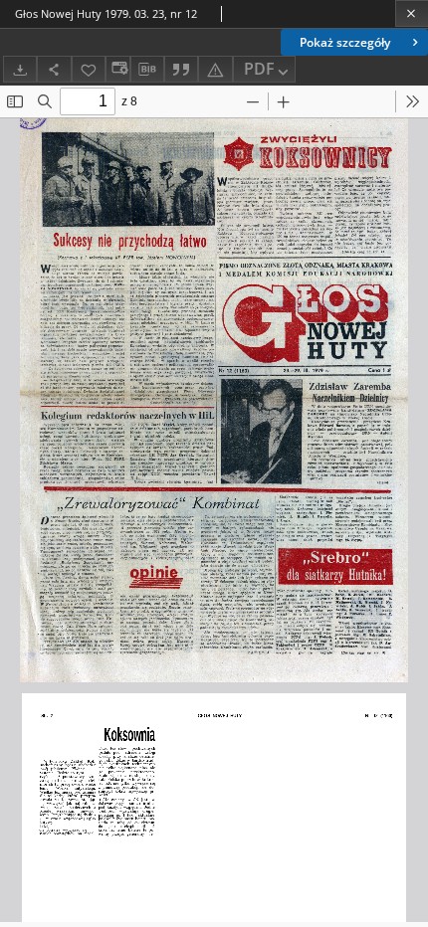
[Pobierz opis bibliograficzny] (147, 70)
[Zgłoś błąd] (215, 69)
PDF (259, 69)
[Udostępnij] (54, 69)
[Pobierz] (20, 69)
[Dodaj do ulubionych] (89, 69)
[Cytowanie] (181, 69)
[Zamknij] (411, 13)
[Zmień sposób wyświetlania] (117, 69)
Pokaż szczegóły (345, 42)
